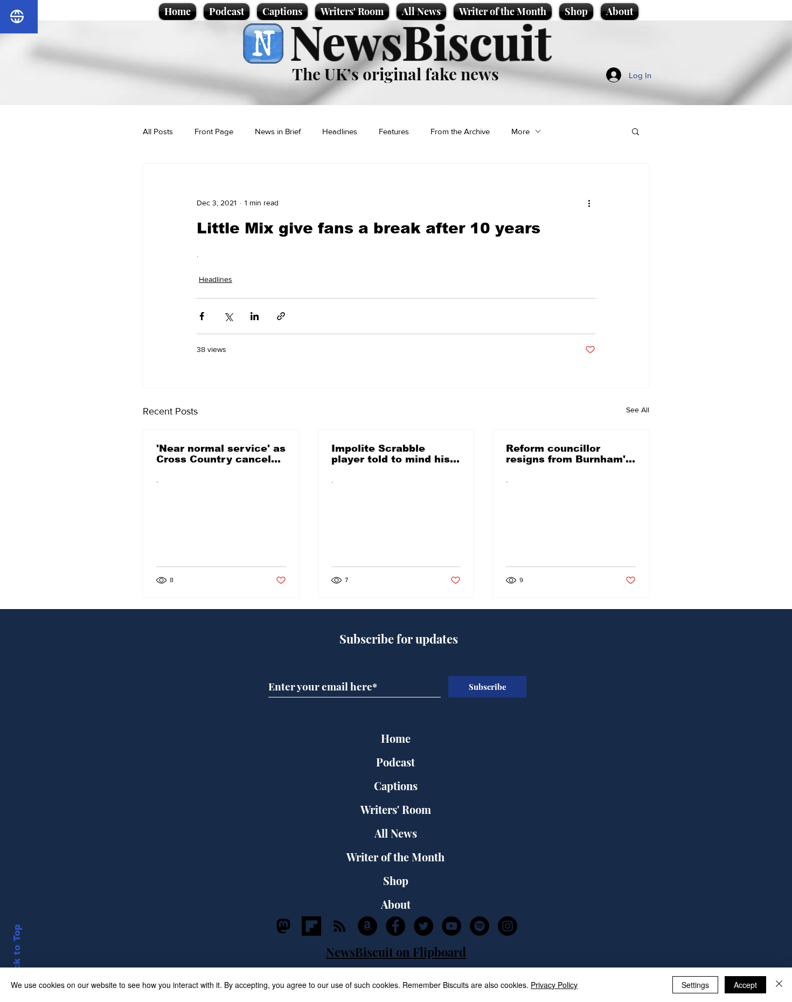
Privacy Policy (554, 984)
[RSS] (339, 926)
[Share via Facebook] (202, 316)
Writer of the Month (395, 856)
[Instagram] (507, 926)
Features (394, 131)
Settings (695, 984)
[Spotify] (479, 926)
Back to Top (17, 953)
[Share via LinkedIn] (254, 316)
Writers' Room (395, 809)
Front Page (213, 131)
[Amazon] (367, 926)
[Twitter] (423, 926)
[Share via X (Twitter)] (228, 316)
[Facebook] (395, 926)
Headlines (339, 131)
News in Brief (278, 131)
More (520, 131)
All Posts (158, 131)
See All (637, 409)
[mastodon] (283, 926)
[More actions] (588, 202)
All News (395, 833)
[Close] (779, 984)
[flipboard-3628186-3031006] (311, 926)
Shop (395, 880)
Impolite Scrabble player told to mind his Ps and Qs (390, 454)
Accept (745, 984)
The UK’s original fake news (395, 74)
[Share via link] (281, 316)
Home (396, 738)
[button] (635, 131)
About (396, 904)
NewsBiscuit (420, 41)
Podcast (395, 762)
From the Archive (460, 131)
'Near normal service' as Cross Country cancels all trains (221, 454)
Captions (396, 785)
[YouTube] (451, 926)
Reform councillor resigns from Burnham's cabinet (568, 454)
